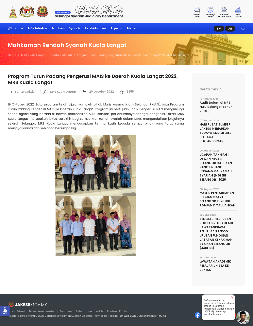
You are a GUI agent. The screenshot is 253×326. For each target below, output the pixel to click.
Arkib (99, 311)
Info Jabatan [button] (37, 28)
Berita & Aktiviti (61, 55)
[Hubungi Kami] (210, 11)
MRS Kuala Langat (33, 55)
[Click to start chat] (243, 317)
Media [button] (131, 28)
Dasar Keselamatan (42, 311)
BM (219, 29)
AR (230, 29)
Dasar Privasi (16, 311)
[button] (243, 28)
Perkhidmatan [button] (95, 28)
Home (19, 28)
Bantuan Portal (117, 311)
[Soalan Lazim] (197, 11)
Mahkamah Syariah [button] (66, 28)
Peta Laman (84, 311)
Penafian (66, 311)
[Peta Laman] (238, 11)
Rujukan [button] (116, 28)
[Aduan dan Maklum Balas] (224, 11)
